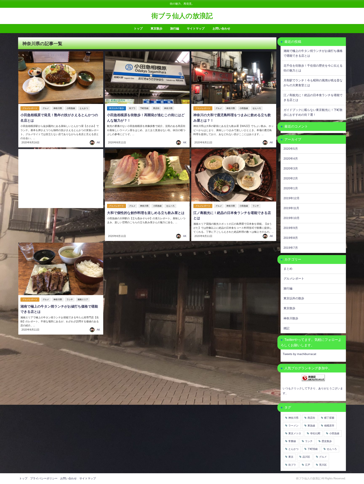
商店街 (156, 108)
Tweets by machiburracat (299, 353)
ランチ (256, 206)
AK (98, 142)
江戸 (307, 465)
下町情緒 (144, 108)
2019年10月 (292, 217)
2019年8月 (291, 237)
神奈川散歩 (291, 318)
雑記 (286, 328)
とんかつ (84, 108)
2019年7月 (291, 247)
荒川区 (323, 465)
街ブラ (132, 108)
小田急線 (71, 108)
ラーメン (293, 425)
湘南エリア (83, 299)
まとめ (288, 268)
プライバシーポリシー (44, 478)
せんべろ (257, 108)
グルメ (46, 108)
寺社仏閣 (315, 433)
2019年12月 (292, 198)
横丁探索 (329, 418)
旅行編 (174, 28)
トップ (138, 28)
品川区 (306, 457)
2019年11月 (291, 208)
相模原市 (329, 425)
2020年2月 (291, 178)
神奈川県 (58, 108)
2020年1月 (291, 188)
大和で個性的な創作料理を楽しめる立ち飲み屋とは (146, 212)
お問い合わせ (221, 28)
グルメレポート (30, 108)
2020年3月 (291, 168)
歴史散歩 (327, 441)
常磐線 (292, 441)
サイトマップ (196, 28)
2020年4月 (291, 158)
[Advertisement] (60, 178)
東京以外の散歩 (116, 108)
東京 (290, 457)
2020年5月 (291, 148)
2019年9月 (291, 227)
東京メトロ (294, 433)
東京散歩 (156, 28)
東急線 (311, 425)
